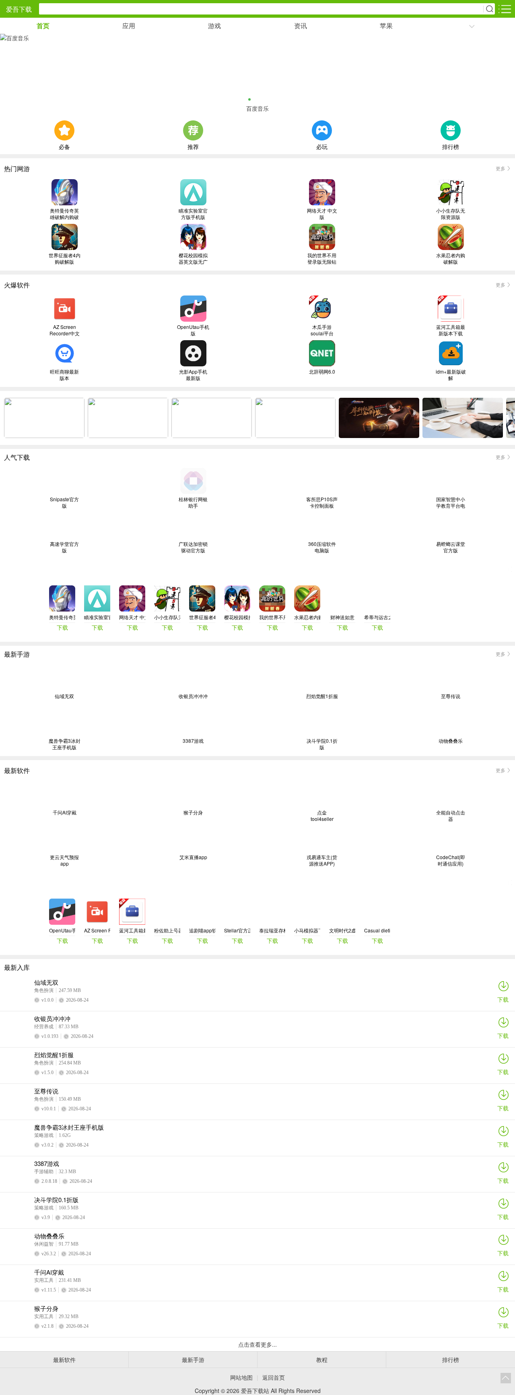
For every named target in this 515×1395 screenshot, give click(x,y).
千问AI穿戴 (64, 812)
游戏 (214, 25)
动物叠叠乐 (451, 741)
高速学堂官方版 (64, 547)
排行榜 (450, 146)
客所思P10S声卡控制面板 (322, 502)
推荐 (193, 146)
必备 (64, 146)
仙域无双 (64, 696)
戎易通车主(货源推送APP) (322, 860)
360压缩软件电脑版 (322, 547)
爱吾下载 (19, 9)
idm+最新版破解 (451, 374)
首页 (43, 25)
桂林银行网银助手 (193, 502)
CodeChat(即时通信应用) (450, 860)
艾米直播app (193, 857)
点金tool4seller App (322, 815)
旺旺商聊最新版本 (64, 374)
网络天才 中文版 (322, 213)
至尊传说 (450, 696)
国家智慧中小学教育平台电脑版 (450, 502)
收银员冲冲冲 (193, 696)
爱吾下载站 (255, 1391)
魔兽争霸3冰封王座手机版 (64, 744)
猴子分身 (193, 812)
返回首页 (273, 1377)
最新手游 (193, 1360)
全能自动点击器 (450, 815)
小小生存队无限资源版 (450, 213)
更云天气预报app (64, 860)
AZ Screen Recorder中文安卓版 (64, 330)
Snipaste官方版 (64, 502)
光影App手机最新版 (193, 374)
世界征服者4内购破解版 (64, 258)
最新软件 (64, 1360)
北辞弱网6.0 (322, 371)
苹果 (386, 25)
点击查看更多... (257, 1344)
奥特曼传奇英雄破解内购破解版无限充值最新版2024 (64, 213)
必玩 (322, 146)
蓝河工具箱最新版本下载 (450, 330)
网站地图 (241, 1377)
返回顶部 (506, 1378)
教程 (322, 1360)
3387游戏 (193, 741)
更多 (500, 168)
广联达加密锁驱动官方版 (193, 547)
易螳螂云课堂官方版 (450, 547)
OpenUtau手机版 (193, 330)
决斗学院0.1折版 (322, 744)
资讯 (300, 25)
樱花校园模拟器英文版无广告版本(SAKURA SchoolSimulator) (193, 258)
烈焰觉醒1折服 (322, 696)
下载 (503, 999)
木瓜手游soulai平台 (322, 330)
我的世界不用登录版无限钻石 (321, 258)
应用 (128, 25)
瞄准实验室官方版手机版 (193, 213)
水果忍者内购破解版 (450, 258)
